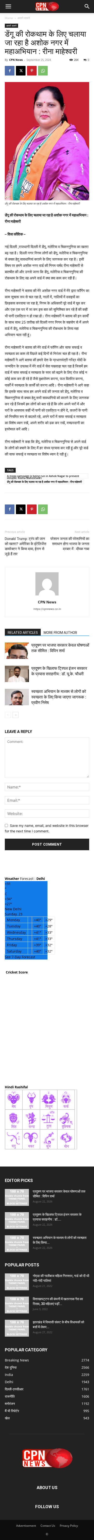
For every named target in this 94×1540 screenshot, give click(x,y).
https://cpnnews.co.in (47, 609)
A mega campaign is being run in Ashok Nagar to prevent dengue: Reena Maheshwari (43, 476)
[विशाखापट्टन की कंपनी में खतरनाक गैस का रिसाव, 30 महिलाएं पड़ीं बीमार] (17, 1305)
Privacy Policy (69, 1526)
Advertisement (26, 1526)
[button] (8, 6)
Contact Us (47, 1526)
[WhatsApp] (43, 71)
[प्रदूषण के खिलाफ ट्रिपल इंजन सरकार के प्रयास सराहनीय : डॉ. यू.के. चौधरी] (17, 674)
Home (9, 18)
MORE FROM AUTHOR (60, 633)
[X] (21, 71)
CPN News (16, 60)
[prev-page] (8, 715)
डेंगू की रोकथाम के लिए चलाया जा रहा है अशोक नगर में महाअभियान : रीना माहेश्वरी (44, 481)
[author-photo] (47, 595)
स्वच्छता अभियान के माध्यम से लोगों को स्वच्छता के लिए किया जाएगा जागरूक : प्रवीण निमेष (58, 697)
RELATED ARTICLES (23, 633)
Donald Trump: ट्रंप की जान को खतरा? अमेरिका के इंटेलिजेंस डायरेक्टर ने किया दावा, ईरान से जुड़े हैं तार (25, 546)
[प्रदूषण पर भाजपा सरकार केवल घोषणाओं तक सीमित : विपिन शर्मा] (17, 650)
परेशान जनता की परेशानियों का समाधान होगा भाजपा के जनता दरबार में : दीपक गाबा (69, 544)
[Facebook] (9, 71)
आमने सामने (24, 18)
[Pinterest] (32, 71)
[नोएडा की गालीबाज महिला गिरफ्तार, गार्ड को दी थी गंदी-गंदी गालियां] (17, 1281)
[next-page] (16, 715)
